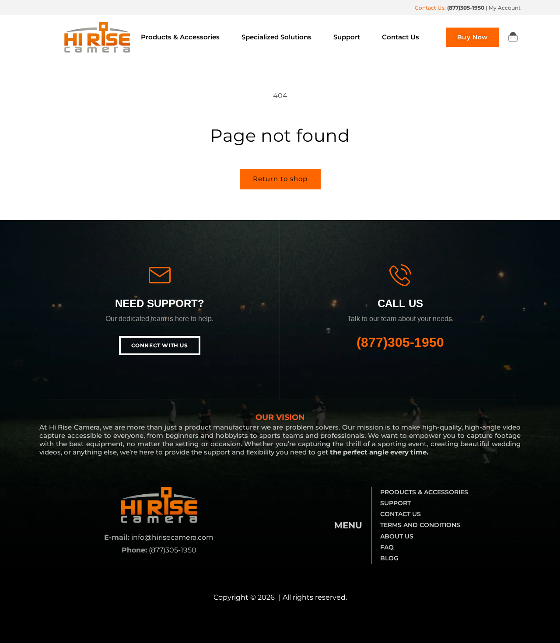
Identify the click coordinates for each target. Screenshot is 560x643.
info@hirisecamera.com (172, 537)
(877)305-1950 (400, 342)
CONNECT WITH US (159, 345)
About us (396, 536)
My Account (505, 7)
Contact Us (400, 514)
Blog (389, 558)
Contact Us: (449, 7)
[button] (512, 37)
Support (395, 503)
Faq (387, 547)
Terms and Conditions (420, 525)
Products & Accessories (424, 492)
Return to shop (280, 179)
